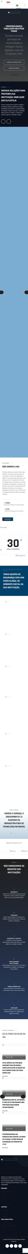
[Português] (20, 5)
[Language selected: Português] (20, 5)
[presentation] (2, 1024)
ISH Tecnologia (16, 1167)
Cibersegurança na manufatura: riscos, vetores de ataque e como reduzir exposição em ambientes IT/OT (14, 1067)
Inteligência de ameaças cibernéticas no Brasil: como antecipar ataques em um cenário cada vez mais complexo (13, 995)
